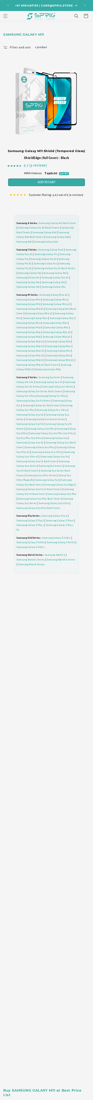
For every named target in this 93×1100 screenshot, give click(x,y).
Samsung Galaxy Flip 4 (54, 515)
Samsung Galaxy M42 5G (30, 350)
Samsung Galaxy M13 (28, 304)
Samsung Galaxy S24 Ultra (47, 452)
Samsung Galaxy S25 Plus (61, 494)
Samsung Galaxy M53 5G (30, 360)
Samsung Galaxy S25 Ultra (54, 503)
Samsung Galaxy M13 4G (56, 304)
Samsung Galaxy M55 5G (60, 360)
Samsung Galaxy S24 (56, 438)
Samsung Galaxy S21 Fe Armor (33, 400)
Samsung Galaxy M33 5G (57, 336)
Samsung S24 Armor (50, 466)
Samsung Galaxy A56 (46, 241)
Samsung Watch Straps (31, 564)
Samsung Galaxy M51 (58, 350)
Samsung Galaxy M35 (58, 341)
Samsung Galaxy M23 (28, 323)
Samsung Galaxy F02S (50, 249)
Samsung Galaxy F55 (53, 282)
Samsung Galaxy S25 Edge (59, 484)
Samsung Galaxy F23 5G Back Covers (54, 268)
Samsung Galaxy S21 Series (57, 386)
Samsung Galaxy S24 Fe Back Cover (36, 461)
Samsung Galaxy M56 (48, 369)
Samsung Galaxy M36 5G (30, 346)
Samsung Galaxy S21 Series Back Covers (39, 391)
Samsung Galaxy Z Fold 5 (30, 542)
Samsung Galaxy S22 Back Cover (41, 405)
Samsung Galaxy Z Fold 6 (61, 542)
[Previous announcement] (8, 5)
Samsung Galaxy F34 (29, 273)
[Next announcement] (85, 5)
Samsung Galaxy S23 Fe (29, 424)
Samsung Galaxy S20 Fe (49, 382)
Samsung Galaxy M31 (56, 327)
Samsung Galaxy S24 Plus (39, 447)
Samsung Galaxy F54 (28, 282)
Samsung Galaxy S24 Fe (54, 456)
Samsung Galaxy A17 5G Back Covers (38, 227)
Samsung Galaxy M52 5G (30, 355)
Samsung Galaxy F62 (54, 287)
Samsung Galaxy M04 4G (54, 295)
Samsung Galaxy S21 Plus (51, 396)
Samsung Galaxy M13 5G (30, 309)
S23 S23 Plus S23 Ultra (29, 438)
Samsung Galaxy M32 (28, 332)
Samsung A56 (24, 241)
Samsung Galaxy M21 (62, 318)
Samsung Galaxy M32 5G (57, 332)
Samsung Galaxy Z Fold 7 (30, 547)
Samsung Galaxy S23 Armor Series (45, 419)
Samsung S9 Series (50, 377)
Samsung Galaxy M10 (28, 299)
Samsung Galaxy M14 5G (39, 313)
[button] (5, 16)
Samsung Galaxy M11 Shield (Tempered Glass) (46, 151)
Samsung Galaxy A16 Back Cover (57, 223)
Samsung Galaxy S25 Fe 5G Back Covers (38, 489)
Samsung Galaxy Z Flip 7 (30, 525)
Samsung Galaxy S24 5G (30, 442)
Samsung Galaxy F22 (45, 263)
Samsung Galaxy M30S (29, 327)
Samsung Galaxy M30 (55, 323)
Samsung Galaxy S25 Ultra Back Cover (38, 508)
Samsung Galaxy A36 (44, 232)
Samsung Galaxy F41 (28, 277)
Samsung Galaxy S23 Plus (40, 428)
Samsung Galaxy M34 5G (30, 341)
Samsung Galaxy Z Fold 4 (56, 538)
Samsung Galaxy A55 (57, 237)
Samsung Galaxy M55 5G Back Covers (37, 364)
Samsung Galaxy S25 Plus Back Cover (39, 498)
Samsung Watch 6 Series (61, 559)
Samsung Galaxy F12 (46, 254)
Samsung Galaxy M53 (58, 355)
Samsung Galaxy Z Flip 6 (60, 520)
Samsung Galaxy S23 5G (29, 414)
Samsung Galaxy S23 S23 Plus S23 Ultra (51, 433)
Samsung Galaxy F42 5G (55, 277)
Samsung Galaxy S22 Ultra (52, 410)
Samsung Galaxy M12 (55, 299)
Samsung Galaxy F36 (55, 273)
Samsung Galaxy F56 (28, 287)
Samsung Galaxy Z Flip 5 (30, 520)
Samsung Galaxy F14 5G (43, 259)
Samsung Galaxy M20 (35, 318)
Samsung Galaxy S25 (47, 480)
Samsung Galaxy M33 (28, 336)
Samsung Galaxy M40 (58, 346)
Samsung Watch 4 (55, 555)
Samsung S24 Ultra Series (41, 475)
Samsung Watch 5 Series (30, 559)
